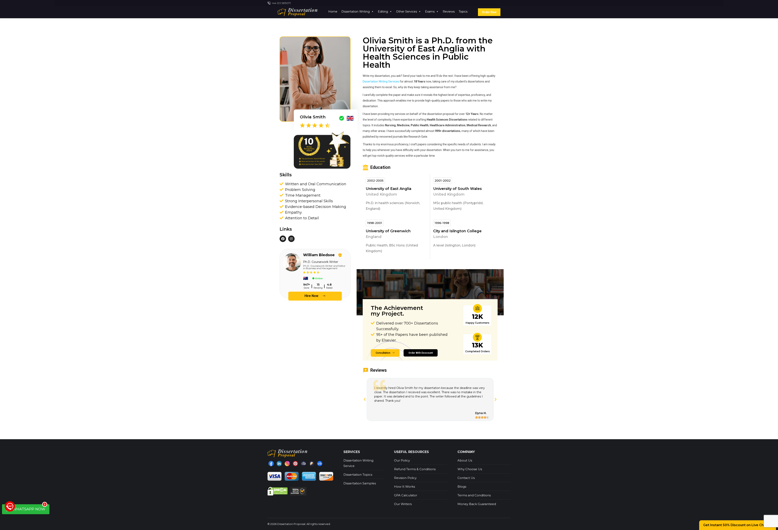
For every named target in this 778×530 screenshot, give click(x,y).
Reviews (449, 11)
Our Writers (403, 504)
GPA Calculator (405, 495)
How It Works (404, 486)
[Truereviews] (311, 463)
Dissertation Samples (359, 483)
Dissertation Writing (355, 11)
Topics (463, 11)
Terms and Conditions (474, 495)
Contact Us (466, 478)
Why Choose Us (469, 469)
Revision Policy (405, 478)
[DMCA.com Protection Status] (278, 491)
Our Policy (402, 460)
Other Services (406, 11)
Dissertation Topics (357, 474)
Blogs (461, 486)
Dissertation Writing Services (381, 81)
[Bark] (303, 463)
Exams (430, 11)
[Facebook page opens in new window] (271, 463)
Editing (383, 11)
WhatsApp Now (28, 507)
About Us (464, 460)
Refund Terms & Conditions (415, 469)
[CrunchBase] (319, 463)
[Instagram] (287, 463)
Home (332, 11)
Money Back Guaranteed (476, 504)
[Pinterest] (295, 463)
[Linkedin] (279, 463)
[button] (315, 296)
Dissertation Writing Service (358, 463)
